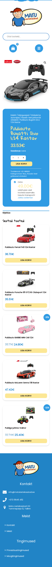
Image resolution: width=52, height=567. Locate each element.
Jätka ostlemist (25, 197)
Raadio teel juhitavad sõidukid (26, 118)
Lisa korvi (21, 163)
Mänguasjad (23, 115)
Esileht (13, 115)
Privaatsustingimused (18, 550)
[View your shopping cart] (13, 48)
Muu (24, 173)
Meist (9, 531)
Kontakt (11, 525)
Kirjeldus (6, 212)
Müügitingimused (15, 556)
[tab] (26, 213)
